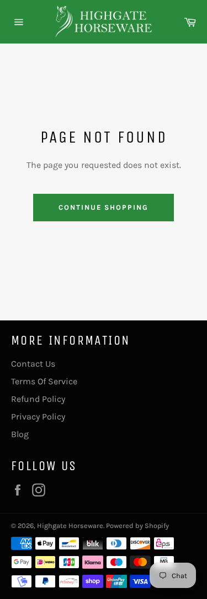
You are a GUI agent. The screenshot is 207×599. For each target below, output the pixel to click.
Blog (20, 434)
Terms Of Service (44, 381)
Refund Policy (38, 399)
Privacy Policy (38, 416)
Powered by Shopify (137, 525)
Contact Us (33, 363)
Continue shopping (103, 207)
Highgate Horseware (70, 525)
